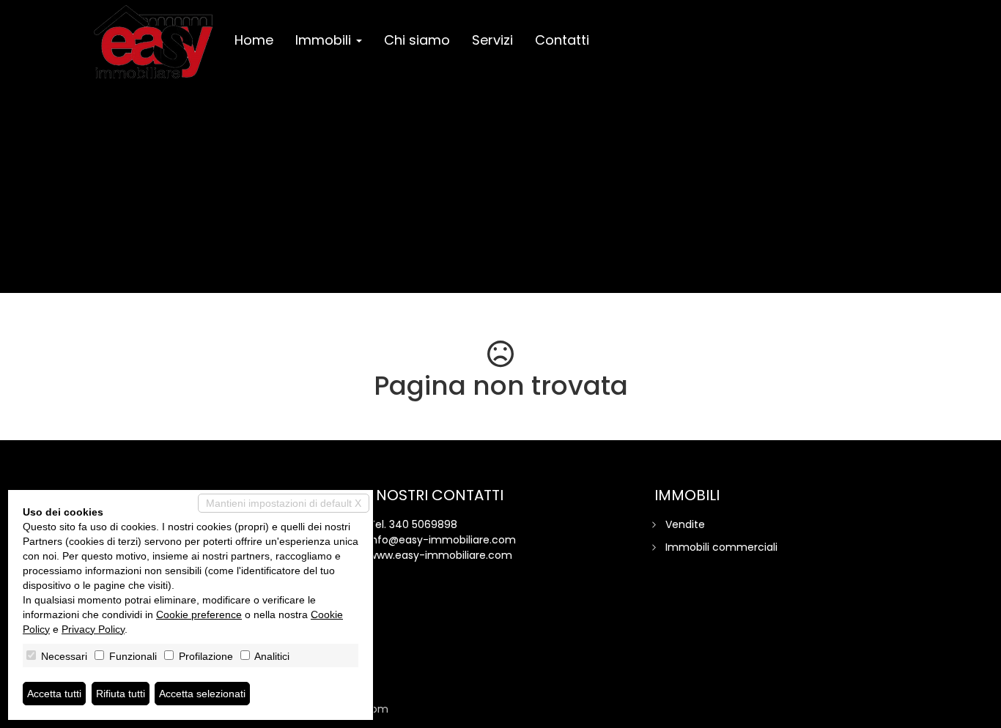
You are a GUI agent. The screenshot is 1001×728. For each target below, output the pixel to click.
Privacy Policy (93, 629)
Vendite (685, 524)
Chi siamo (417, 40)
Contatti (562, 40)
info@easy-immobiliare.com (442, 539)
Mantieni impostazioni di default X (283, 503)
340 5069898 (423, 524)
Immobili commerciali (721, 547)
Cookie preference (199, 614)
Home (253, 40)
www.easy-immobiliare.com (440, 555)
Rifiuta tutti (120, 693)
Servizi (492, 40)
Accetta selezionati (202, 693)
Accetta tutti (54, 693)
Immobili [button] (325, 40)
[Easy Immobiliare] (153, 41)
